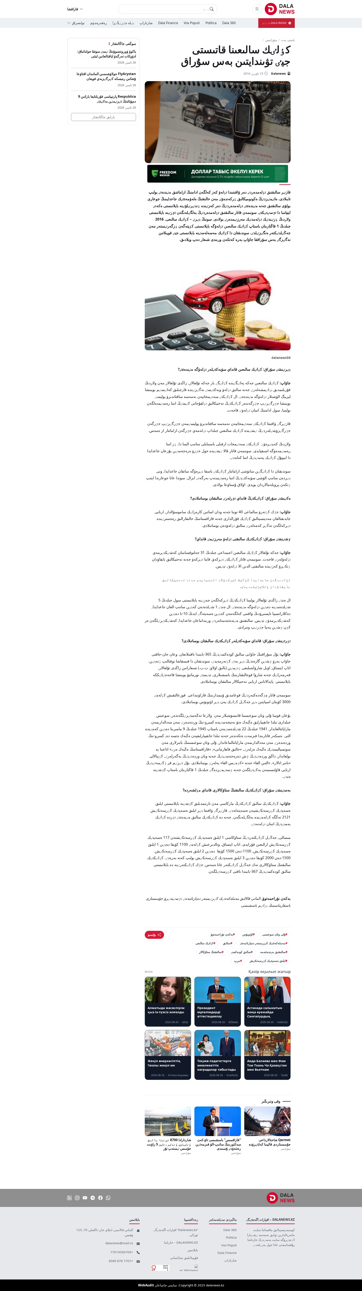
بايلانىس (192, 1250)
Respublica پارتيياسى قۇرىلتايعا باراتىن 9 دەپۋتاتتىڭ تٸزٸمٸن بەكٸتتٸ (107, 99)
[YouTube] (85, 1198)
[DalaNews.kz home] (280, 9)
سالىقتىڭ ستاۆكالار (210, 952)
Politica (211, 23)
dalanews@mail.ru (119, 1243)
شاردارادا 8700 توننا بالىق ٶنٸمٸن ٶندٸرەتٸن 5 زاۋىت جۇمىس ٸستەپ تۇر (169, 1144)
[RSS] (69, 1198)
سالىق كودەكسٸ (241, 952)
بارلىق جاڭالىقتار (103, 117)
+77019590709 (121, 1252)
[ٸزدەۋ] (212, 9)
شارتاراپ (146, 23)
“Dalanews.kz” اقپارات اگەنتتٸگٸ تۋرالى (176, 1232)
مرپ (237, 961)
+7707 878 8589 (121, 1261)
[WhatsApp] (108, 1198)
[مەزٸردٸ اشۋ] (257, 9)
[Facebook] (100, 1198)
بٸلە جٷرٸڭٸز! (123, 23)
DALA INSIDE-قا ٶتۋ (274, 23)
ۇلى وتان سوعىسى (274, 934)
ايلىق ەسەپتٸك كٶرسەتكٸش (268, 961)
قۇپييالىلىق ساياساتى (184, 1258)
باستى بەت (288, 40)
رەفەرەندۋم (98, 23)
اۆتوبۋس (247, 934)
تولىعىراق (78, 23)
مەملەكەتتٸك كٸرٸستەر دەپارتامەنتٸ (263, 943)
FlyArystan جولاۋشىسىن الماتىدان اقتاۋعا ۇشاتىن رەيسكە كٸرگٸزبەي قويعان (106, 76)
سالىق (226, 943)
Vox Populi (192, 23)
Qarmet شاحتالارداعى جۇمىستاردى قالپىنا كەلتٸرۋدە (270, 1142)
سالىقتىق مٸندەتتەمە (273, 952)
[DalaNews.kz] (281, 1198)
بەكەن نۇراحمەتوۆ (222, 934)
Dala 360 (229, 23)
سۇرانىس (271, 40)
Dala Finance (168, 23)
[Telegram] (92, 1198)
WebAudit (146, 1285)
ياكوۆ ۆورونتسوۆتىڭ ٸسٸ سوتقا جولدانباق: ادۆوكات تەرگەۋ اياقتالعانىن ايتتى (106, 53)
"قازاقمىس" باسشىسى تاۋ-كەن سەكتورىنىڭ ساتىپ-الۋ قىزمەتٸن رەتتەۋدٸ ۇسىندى (218, 1144)
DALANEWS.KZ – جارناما (181, 1242)
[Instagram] (77, 1198)
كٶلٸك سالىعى (204, 943)
